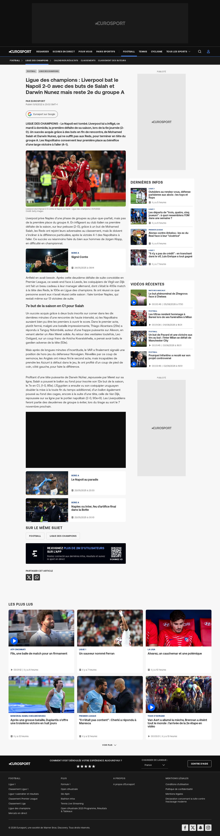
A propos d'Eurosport (124, 784)
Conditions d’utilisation (177, 784)
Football (31, 71)
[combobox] (154, 765)
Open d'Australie (69, 789)
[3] (86, 766)
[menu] (200, 51)
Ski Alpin (65, 794)
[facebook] (185, 827)
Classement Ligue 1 (18, 789)
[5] (94, 766)
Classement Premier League (23, 798)
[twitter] (193, 827)
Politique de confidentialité (179, 789)
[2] (82, 766)
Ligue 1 (12, 784)
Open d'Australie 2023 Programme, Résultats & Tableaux (84, 810)
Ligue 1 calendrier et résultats (24, 794)
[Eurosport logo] (20, 51)
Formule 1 (65, 784)
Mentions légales (174, 794)
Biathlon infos (68, 798)
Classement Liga (17, 803)
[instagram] (208, 827)
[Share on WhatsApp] (36, 577)
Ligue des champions (49, 71)
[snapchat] (200, 827)
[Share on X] (29, 577)
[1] (78, 766)
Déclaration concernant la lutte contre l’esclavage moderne (185, 800)
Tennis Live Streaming (72, 803)
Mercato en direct (18, 813)
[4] (90, 766)
